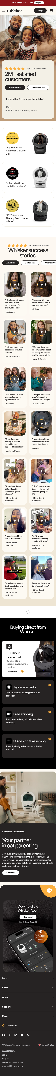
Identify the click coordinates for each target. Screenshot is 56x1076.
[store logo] (14, 10)
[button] (15, 284)
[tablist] (28, 262)
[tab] (10, 262)
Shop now (39, 3)
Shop (40, 10)
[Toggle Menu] (3, 10)
